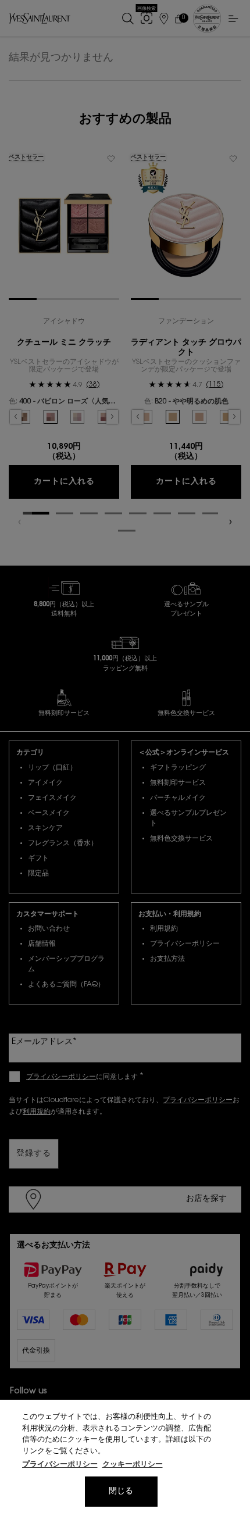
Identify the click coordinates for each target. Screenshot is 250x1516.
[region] (125, 1458)
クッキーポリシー (132, 1464)
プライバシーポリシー (60, 1464)
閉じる (121, 1492)
